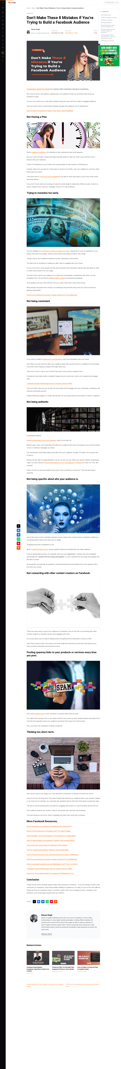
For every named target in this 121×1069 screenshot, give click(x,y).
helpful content (59, 278)
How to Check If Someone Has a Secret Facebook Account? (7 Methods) (52, 855)
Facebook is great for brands (38, 89)
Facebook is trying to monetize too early (55, 251)
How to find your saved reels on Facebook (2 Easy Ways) (47, 845)
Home (28, 8)
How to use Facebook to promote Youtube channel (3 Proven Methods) (52, 295)
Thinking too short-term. (107, 40)
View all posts (46, 934)
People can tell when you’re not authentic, (41, 440)
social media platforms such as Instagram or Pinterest (63, 463)
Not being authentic (106, 22)
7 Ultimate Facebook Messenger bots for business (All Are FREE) (49, 383)
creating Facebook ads (39, 549)
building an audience (38, 152)
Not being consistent (106, 20)
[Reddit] (18, 548)
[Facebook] (18, 530)
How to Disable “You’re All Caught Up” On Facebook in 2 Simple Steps (51, 836)
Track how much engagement (49, 176)
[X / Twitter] (18, 526)
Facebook (30, 13)
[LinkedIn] (18, 534)
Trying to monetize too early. (109, 17)
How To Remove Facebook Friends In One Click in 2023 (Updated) (50, 111)
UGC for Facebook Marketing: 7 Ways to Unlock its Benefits (47, 850)
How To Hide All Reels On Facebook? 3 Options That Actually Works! (51, 840)
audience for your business (52, 359)
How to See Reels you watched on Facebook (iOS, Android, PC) (49, 826)
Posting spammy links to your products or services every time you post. (108, 36)
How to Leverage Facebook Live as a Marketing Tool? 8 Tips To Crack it (52, 864)
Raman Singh (35, 29)
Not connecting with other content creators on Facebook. (108, 31)
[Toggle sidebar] (3, 2)
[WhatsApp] (18, 539)
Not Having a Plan (106, 15)
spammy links (39, 714)
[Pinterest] (18, 543)
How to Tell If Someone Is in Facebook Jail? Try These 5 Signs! (49, 831)
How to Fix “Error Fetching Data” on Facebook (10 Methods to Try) (50, 873)
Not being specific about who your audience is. (108, 26)
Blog (33, 8)
